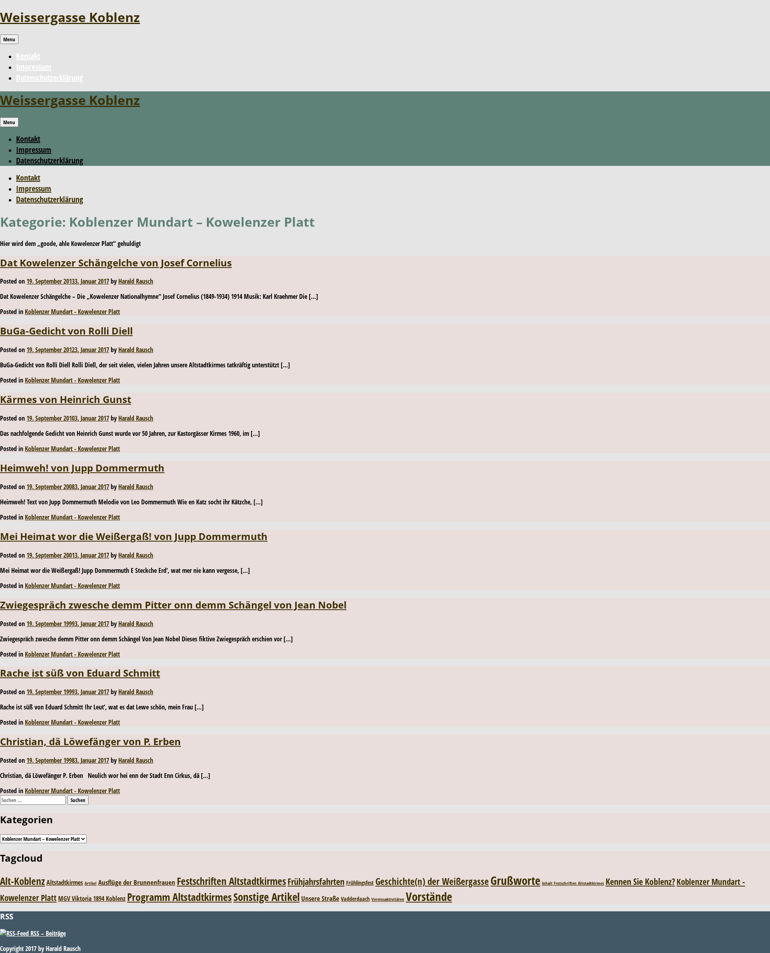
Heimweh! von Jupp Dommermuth (82, 467)
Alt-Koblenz (22, 881)
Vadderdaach (355, 899)
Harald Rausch (135, 281)
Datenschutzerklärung (49, 77)
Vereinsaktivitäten (387, 899)
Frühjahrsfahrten (316, 881)
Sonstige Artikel (266, 896)
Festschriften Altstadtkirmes (231, 881)
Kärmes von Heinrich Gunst (65, 399)
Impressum (33, 66)
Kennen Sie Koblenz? (640, 881)
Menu (9, 39)
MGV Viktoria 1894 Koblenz (92, 898)
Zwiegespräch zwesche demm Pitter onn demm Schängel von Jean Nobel (173, 604)
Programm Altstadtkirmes (179, 897)
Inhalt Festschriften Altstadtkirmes (573, 883)
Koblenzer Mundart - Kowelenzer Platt (72, 311)
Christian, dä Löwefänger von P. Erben (90, 741)
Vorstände (429, 896)
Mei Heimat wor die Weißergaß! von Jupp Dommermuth (133, 536)
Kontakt (28, 55)
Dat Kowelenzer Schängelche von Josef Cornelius (116, 262)
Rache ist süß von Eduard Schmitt (80, 672)
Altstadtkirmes (65, 882)
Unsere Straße (320, 898)
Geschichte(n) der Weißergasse (432, 881)
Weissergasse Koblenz (70, 17)
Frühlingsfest (360, 883)
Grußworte (515, 880)
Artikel (91, 883)
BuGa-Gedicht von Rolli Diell (66, 330)
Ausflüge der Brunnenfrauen (136, 882)
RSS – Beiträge (47, 933)
